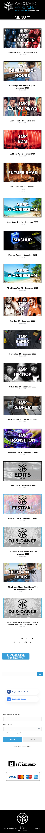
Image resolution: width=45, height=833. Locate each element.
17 (38, 638)
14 (22, 638)
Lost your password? (22, 746)
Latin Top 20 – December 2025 (22, 121)
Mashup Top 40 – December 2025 (22, 255)
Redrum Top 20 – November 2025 (22, 420)
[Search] (40, 674)
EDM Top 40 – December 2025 (22, 154)
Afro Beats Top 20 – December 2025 (22, 222)
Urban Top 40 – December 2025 (22, 387)
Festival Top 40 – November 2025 (22, 519)
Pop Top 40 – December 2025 (22, 321)
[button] (20, 17)
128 (25, 642)
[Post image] (22, 38)
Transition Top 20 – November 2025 (22, 453)
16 (32, 638)
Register (32, 739)
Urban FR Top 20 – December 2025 (22, 53)
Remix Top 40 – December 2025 (22, 354)
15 (27, 638)
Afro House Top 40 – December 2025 (22, 288)
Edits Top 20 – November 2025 (23, 486)
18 (14, 642)
